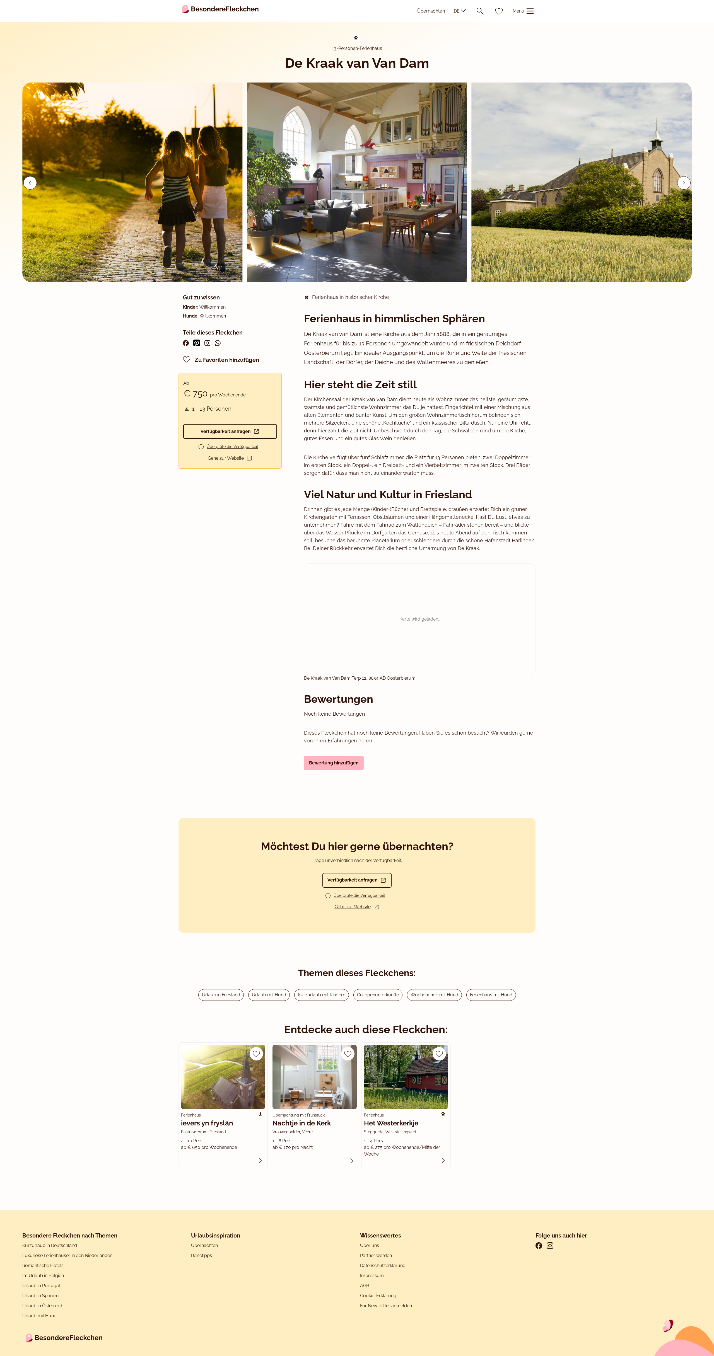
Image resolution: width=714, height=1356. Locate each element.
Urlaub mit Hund (269, 994)
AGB (365, 1285)
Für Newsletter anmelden (386, 1305)
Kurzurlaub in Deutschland (49, 1245)
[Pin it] (196, 343)
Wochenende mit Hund (434, 994)
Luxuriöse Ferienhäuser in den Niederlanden (67, 1255)
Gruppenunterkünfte (378, 994)
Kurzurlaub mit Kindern (321, 994)
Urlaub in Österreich (42, 1305)
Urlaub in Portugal (41, 1285)
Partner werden (376, 1255)
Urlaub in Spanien (40, 1295)
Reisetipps (201, 1255)
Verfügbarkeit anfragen (226, 431)
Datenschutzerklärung (383, 1265)
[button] (684, 183)
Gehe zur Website (226, 458)
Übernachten (431, 11)
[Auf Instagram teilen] (207, 343)
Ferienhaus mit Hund (491, 994)
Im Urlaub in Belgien (43, 1275)
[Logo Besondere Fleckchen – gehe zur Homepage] (220, 11)
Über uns (369, 1245)
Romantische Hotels (43, 1265)
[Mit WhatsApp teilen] (218, 343)
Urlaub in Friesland (221, 994)
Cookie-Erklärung (378, 1295)
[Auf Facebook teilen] (186, 343)
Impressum (372, 1275)
